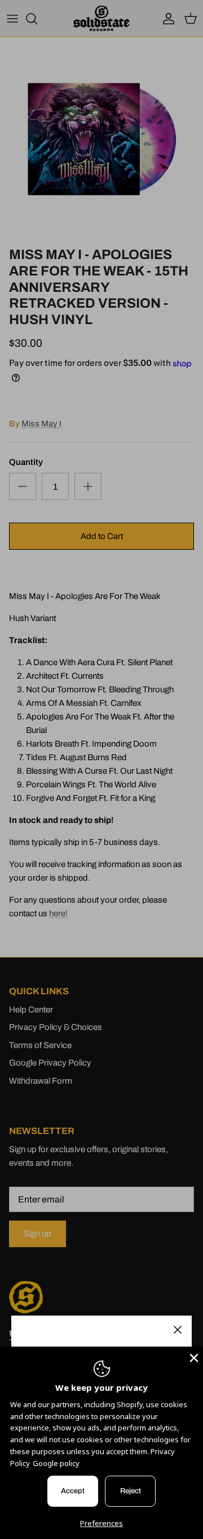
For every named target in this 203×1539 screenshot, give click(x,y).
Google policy (56, 1463)
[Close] (177, 1329)
